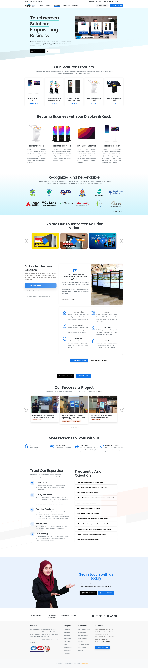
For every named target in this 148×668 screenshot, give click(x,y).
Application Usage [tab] (35, 285)
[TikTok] (118, 1)
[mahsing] (82, 203)
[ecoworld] (65, 203)
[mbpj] (82, 192)
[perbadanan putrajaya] (49, 192)
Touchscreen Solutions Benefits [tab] (39, 296)
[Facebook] (105, 1)
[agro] (32, 203)
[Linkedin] (115, 615)
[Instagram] (115, 1)
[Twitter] (100, 615)
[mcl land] (49, 203)
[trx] (115, 203)
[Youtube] (108, 615)
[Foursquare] (111, 615)
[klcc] (99, 203)
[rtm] (65, 192)
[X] (107, 1)
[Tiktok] (97, 615)
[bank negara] (115, 192)
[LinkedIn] (112, 1)
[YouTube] (110, 1)
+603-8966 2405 (103, 639)
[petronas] (99, 192)
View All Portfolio (116, 211)
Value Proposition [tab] (35, 291)
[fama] (32, 192)
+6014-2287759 (105, 642)
